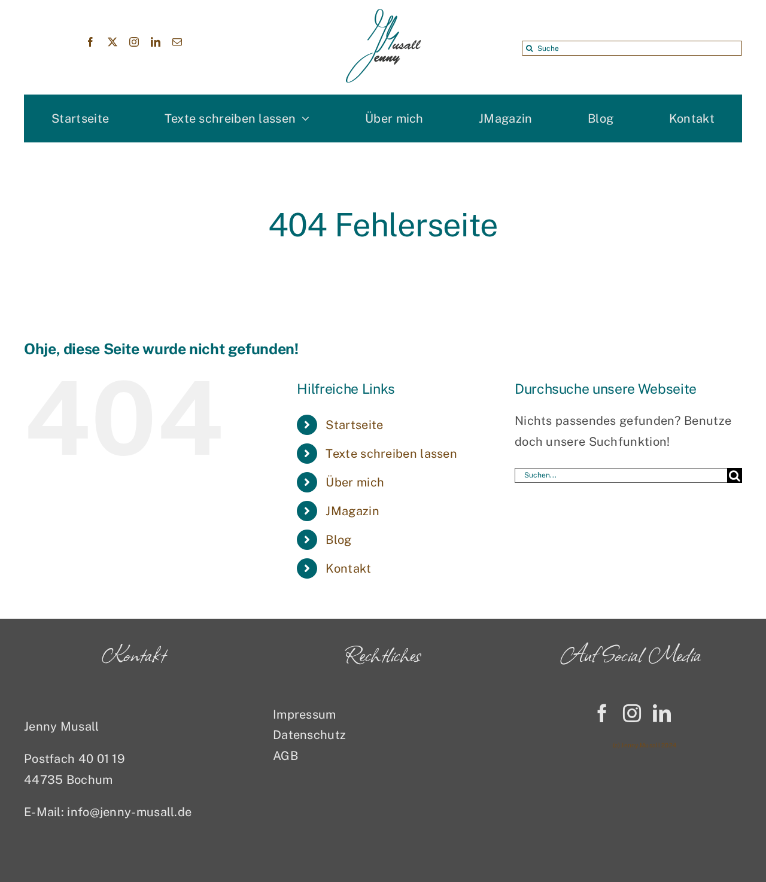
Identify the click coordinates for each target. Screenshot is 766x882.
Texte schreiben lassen (391, 453)
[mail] (177, 42)
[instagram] (134, 42)
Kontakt (348, 568)
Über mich (355, 482)
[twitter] (112, 42)
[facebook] (90, 42)
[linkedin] (155, 42)
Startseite (354, 425)
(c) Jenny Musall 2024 (644, 745)
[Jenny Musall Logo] (383, 15)
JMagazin (352, 511)
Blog (338, 540)
